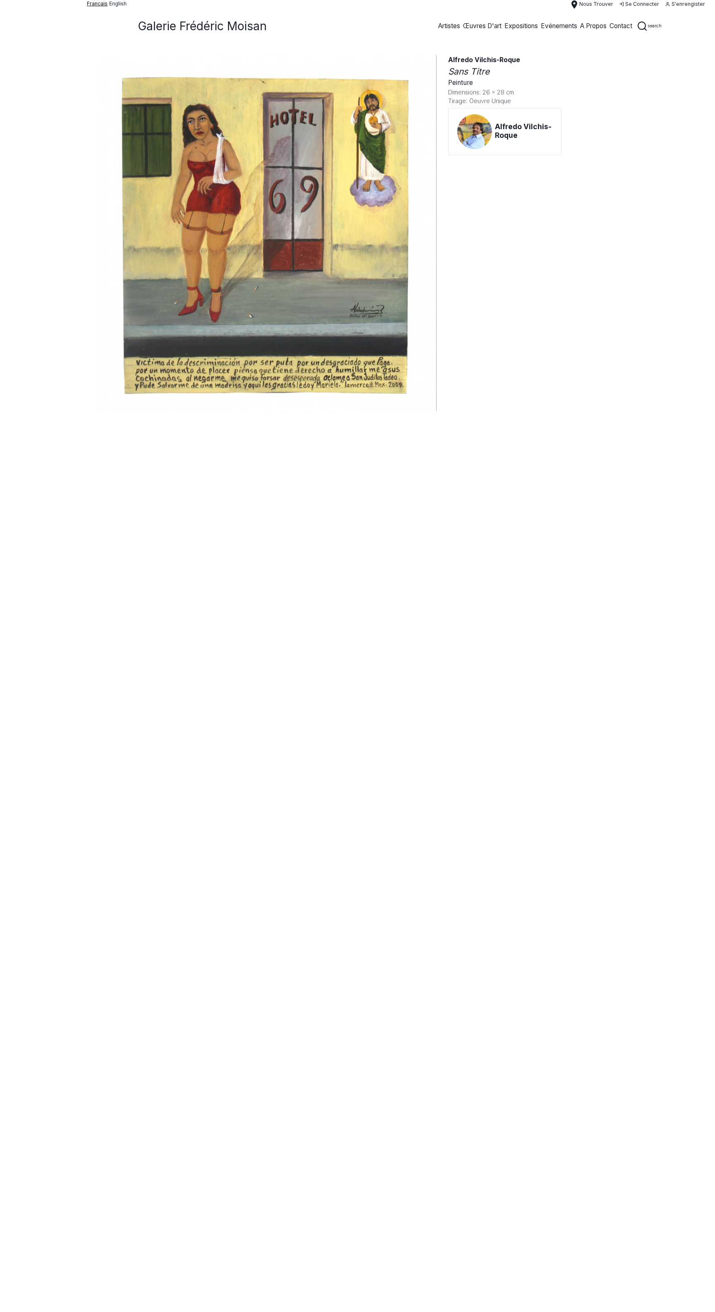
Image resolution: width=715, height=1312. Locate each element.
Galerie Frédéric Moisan (202, 26)
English (118, 3)
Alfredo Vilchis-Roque (484, 60)
